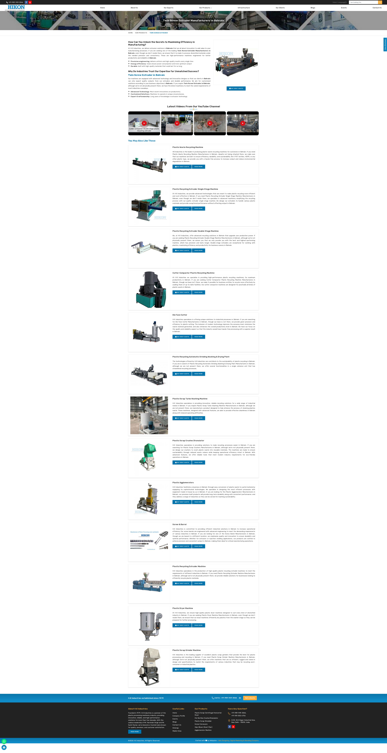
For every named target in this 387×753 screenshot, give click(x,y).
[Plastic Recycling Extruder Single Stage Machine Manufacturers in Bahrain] (149, 206)
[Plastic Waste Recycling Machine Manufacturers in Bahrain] (149, 164)
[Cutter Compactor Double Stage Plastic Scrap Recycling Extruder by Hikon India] (144, 123)
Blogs (313, 8)
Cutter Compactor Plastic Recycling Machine (193, 273)
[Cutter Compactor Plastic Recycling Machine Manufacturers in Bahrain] (149, 289)
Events (344, 8)
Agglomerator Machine (203, 730)
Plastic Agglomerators (183, 482)
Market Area (177, 731)
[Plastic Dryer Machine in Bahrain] (149, 625)
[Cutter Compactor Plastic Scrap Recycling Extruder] (209, 123)
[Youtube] (30, 2)
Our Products (204, 8)
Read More (199, 166)
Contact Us (377, 8)
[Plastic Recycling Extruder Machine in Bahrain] (149, 583)
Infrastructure (244, 8)
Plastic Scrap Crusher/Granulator (188, 441)
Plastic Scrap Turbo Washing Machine (190, 399)
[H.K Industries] (15, 8)
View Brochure (385, 44)
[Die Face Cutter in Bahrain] (149, 331)
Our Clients (280, 8)
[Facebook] (26, 2)
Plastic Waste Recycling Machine (188, 147)
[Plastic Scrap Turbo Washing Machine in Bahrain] (149, 415)
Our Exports (168, 8)
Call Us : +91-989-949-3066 (225, 698)
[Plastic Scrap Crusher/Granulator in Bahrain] (149, 457)
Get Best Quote (183, 166)
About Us (134, 8)
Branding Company (252, 740)
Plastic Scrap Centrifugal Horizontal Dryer (208, 714)
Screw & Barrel (180, 524)
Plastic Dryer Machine (183, 608)
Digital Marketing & (237, 740)
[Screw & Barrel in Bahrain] (149, 541)
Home (102, 8)
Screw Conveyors (201, 724)
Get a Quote (250, 698)
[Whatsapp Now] (4, 741)
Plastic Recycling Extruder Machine (189, 566)
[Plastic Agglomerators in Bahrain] (149, 499)
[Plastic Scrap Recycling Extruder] (177, 123)
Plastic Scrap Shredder (203, 721)
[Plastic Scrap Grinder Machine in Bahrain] (149, 667)
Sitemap (176, 728)
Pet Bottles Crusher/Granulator (206, 718)
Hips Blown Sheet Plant (203, 727)
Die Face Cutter (180, 315)
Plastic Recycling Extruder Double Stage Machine (196, 231)
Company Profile (179, 716)
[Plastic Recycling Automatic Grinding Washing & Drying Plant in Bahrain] (149, 373)
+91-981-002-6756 (238, 716)
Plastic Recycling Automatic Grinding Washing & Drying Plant (201, 357)
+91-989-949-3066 (15, 2)
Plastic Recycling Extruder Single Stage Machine (195, 189)
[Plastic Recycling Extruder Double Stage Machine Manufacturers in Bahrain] (149, 247)
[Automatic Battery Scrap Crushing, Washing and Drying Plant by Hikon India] (242, 123)
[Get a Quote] (4, 747)
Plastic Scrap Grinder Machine (187, 650)
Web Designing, (224, 740)
